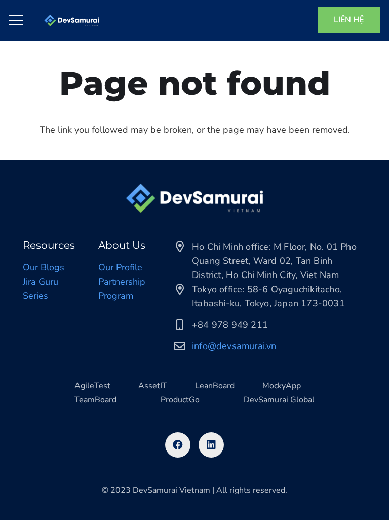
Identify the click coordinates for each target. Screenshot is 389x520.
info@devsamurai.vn (234, 346)
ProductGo (180, 399)
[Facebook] (177, 445)
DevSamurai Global (279, 399)
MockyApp (281, 385)
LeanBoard (215, 385)
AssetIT (152, 385)
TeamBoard (95, 399)
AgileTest (92, 385)
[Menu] (16, 20)
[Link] (72, 20)
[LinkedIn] (211, 445)
